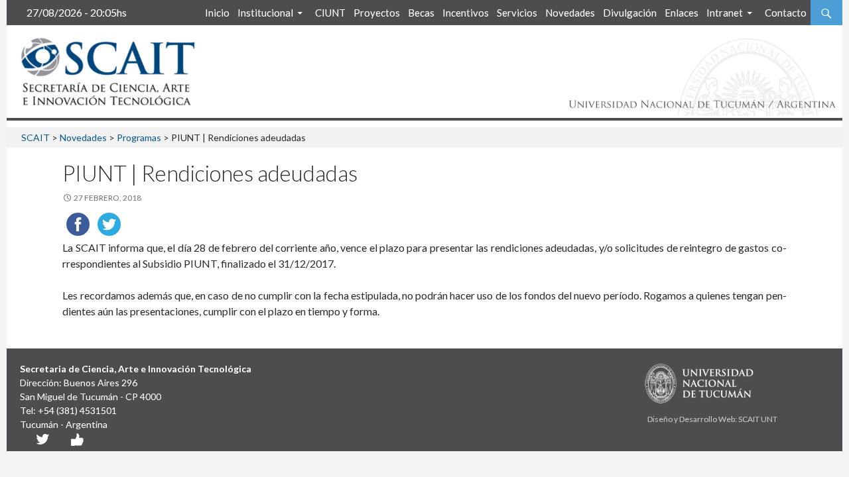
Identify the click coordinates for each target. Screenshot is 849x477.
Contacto (786, 13)
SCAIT (35, 137)
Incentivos (465, 13)
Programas (139, 137)
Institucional (265, 13)
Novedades (570, 13)
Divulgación (630, 13)
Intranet (724, 13)
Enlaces (681, 13)
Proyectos (377, 13)
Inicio (217, 13)
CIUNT (330, 13)
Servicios (517, 13)
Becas (421, 13)
